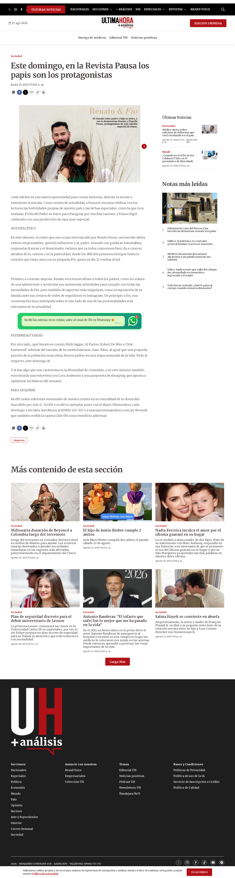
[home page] (117, 23)
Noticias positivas (144, 37)
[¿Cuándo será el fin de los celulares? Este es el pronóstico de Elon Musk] (209, 155)
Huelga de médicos (92, 37)
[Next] (144, 146)
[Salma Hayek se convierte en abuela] (189, 588)
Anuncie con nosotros (81, 764)
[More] (111, 9)
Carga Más (117, 662)
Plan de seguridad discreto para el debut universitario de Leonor (41, 618)
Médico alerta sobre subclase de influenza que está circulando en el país (178, 132)
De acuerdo (199, 872)
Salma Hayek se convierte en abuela (187, 616)
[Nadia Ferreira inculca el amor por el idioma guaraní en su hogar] (189, 502)
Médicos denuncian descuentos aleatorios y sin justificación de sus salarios (189, 257)
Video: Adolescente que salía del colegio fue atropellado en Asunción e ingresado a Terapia (192, 272)
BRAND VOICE (200, 9)
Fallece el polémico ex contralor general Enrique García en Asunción (190, 243)
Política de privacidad (45, 873)
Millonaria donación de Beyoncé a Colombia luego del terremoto (41, 532)
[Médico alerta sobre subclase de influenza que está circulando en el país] (209, 129)
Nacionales (168, 126)
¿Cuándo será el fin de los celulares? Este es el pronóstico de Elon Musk (178, 158)
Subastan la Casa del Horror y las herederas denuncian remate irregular (191, 230)
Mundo (166, 151)
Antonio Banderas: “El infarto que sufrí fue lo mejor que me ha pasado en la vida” (115, 620)
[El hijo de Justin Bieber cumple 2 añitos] (117, 502)
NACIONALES (79, 9)
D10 (138, 9)
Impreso (19, 440)
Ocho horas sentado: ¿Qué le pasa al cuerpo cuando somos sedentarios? (189, 287)
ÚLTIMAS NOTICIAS (46, 9)
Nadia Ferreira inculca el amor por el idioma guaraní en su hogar (188, 532)
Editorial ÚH (118, 37)
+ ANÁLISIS (124, 9)
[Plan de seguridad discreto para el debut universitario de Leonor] (45, 588)
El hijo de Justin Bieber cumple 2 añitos (112, 532)
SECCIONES (100, 9)
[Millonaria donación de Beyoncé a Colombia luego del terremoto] (45, 502)
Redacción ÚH (191, 140)
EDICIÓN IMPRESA (208, 23)
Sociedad (16, 56)
